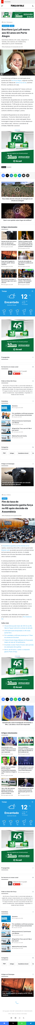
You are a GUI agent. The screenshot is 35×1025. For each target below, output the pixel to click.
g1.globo (9, 167)
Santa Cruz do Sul (21, 82)
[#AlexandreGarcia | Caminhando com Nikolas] (6, 423)
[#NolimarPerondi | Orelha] (6, 438)
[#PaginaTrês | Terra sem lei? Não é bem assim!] (6, 431)
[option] (17, 477)
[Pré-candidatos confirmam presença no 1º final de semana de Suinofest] (6, 416)
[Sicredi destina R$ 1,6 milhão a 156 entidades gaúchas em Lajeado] (26, 273)
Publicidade (17, 130)
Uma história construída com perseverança (15, 1)
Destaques (9, 22)
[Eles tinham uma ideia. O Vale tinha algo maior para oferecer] (9, 273)
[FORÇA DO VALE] (17, 6)
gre (20, 80)
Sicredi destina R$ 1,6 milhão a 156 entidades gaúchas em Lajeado (25, 281)
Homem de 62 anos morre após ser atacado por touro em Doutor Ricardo (8, 243)
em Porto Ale (15, 80)
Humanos (15, 406)
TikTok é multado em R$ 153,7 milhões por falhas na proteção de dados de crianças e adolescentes (16, 482)
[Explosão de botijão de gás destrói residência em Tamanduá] (26, 255)
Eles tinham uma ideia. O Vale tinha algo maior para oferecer (8, 281)
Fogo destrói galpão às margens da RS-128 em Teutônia (8, 262)
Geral (12, 26)
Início (4, 22)
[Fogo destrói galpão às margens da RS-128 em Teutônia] (9, 255)
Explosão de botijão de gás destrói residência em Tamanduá (25, 262)
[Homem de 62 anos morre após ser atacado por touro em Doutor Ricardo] (9, 235)
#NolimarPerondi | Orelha (19, 436)
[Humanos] (6, 408)
